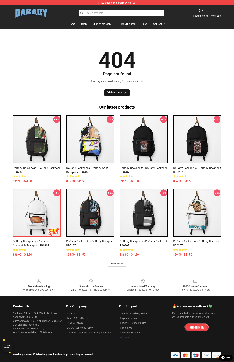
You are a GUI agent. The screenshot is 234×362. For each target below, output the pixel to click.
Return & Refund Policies (133, 323)
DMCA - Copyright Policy (80, 327)
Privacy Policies (75, 323)
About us (72, 313)
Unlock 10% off (7, 347)
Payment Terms (128, 318)
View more (117, 264)
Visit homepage (117, 92)
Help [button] (228, 358)
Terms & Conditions (77, 318)
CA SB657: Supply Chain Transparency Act (89, 332)
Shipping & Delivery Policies (134, 313)
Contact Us (126, 327)
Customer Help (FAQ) (131, 332)
